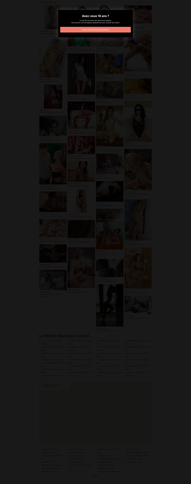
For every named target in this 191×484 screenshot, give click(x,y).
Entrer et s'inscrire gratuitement (95, 30)
